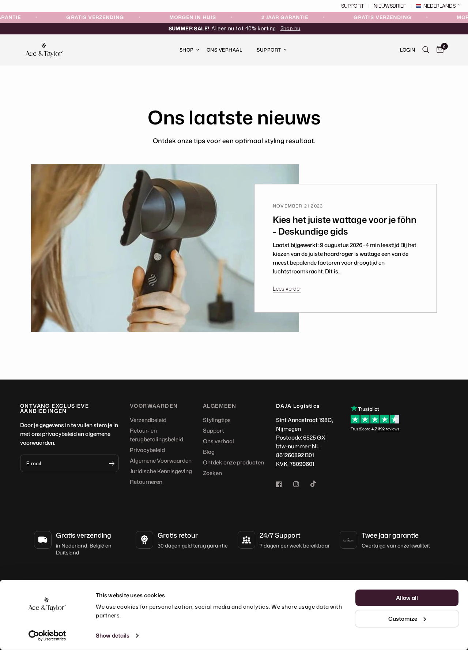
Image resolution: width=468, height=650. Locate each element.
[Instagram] (301, 484)
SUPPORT (352, 6)
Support (269, 49)
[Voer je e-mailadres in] (111, 463)
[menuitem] (185, 50)
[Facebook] (284, 484)
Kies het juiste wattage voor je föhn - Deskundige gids (344, 226)
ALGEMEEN (219, 405)
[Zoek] (426, 50)
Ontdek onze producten (233, 462)
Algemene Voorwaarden (161, 460)
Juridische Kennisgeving (161, 471)
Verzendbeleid (148, 420)
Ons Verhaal (224, 49)
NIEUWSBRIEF (390, 6)
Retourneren (146, 482)
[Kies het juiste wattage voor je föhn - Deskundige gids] (165, 248)
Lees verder (287, 289)
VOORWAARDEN (154, 405)
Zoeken (212, 473)
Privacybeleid (147, 450)
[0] (438, 50)
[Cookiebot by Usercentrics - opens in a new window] (47, 635)
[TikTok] (318, 484)
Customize (402, 618)
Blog (209, 452)
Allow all (407, 598)
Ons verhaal (218, 441)
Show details (112, 635)
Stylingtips (217, 420)
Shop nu (290, 28)
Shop (187, 49)
